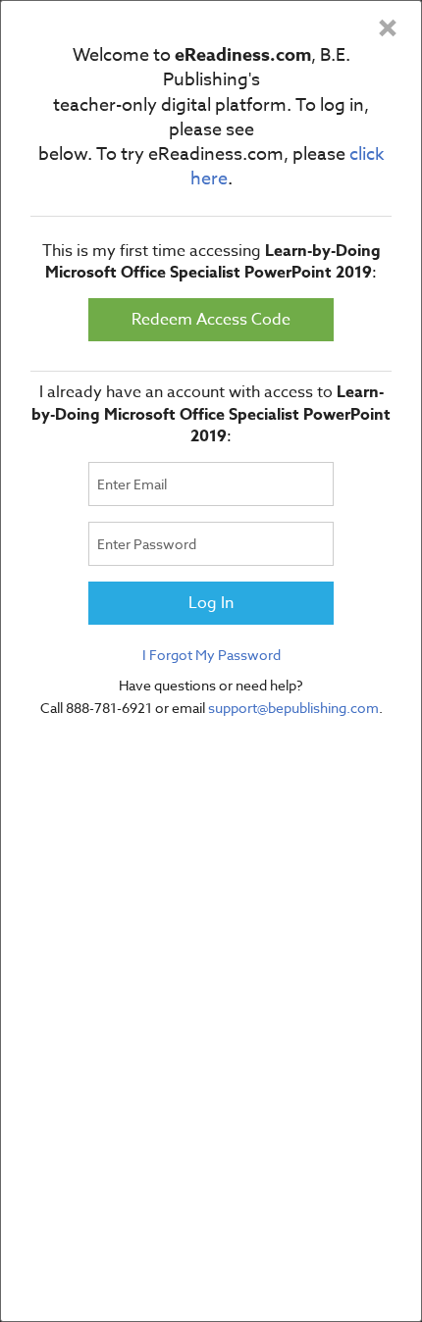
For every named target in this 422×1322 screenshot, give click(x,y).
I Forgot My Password (211, 654)
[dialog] (211, 661)
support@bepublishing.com (293, 707)
